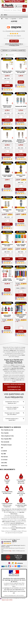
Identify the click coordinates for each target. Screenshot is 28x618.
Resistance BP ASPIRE (20, 106)
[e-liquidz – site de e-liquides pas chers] (7, 6)
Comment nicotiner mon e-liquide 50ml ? (12, 419)
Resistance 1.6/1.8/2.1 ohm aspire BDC (21, 72)
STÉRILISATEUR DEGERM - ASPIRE (7, 280)
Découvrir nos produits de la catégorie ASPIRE (14, 45)
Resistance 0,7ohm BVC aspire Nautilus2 (7, 141)
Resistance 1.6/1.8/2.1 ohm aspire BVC (7, 72)
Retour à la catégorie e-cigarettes (13, 50)
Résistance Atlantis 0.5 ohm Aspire (7, 245)
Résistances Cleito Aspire (7, 210)
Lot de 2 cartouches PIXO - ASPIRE (21, 245)
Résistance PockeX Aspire (20, 176)
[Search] (24, 10)
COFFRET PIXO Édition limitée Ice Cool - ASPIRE (20, 316)
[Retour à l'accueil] (1, 18)
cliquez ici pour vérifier (7, 599)
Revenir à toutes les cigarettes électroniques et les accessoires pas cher (14, 387)
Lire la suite (14, 41)
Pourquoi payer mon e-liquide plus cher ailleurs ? (12, 413)
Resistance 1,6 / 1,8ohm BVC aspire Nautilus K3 (20, 141)
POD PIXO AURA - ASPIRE (20, 280)
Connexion (19, 6)
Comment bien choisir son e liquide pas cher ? (12, 402)
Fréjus (10, 550)
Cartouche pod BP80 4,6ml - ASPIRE (7, 176)
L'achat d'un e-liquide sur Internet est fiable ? (12, 408)
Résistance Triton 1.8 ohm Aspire (21, 210)
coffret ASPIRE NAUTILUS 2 (7, 316)
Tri (1, 54)
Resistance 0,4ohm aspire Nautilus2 (7, 106)
